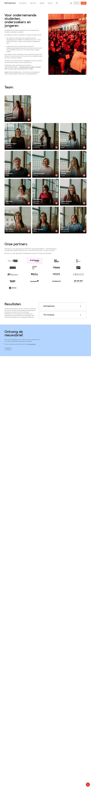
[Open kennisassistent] (88, 785)
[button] (71, 3)
